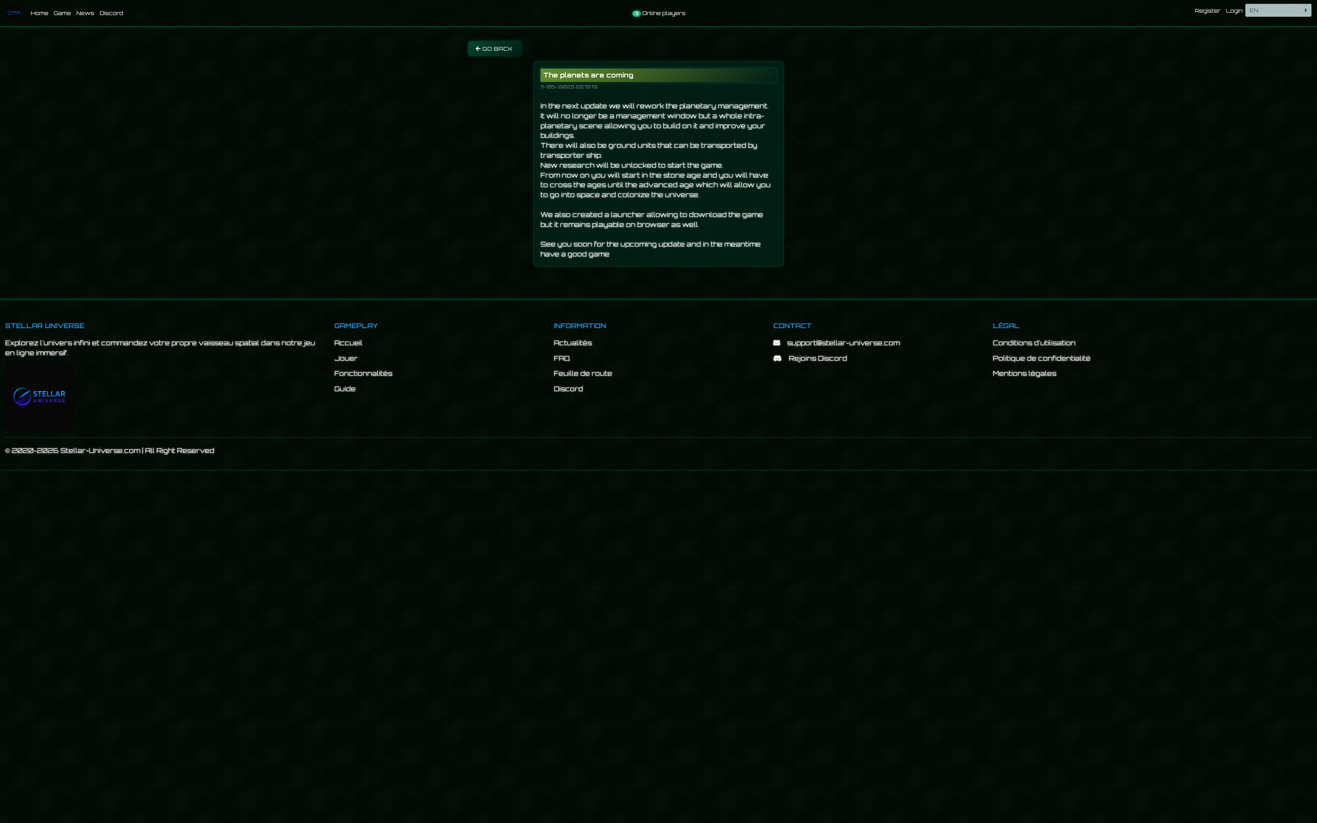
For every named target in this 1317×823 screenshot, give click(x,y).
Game (62, 13)
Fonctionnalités (363, 373)
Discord (111, 13)
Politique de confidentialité (1042, 358)
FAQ (562, 358)
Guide (345, 389)
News (85, 13)
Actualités (573, 343)
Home (41, 12)
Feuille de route (583, 373)
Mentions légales (1024, 373)
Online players (660, 13)
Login (1234, 10)
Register (1208, 10)
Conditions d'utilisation (1034, 343)
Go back (497, 48)
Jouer (346, 358)
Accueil (348, 343)
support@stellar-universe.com (843, 343)
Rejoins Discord (818, 358)
